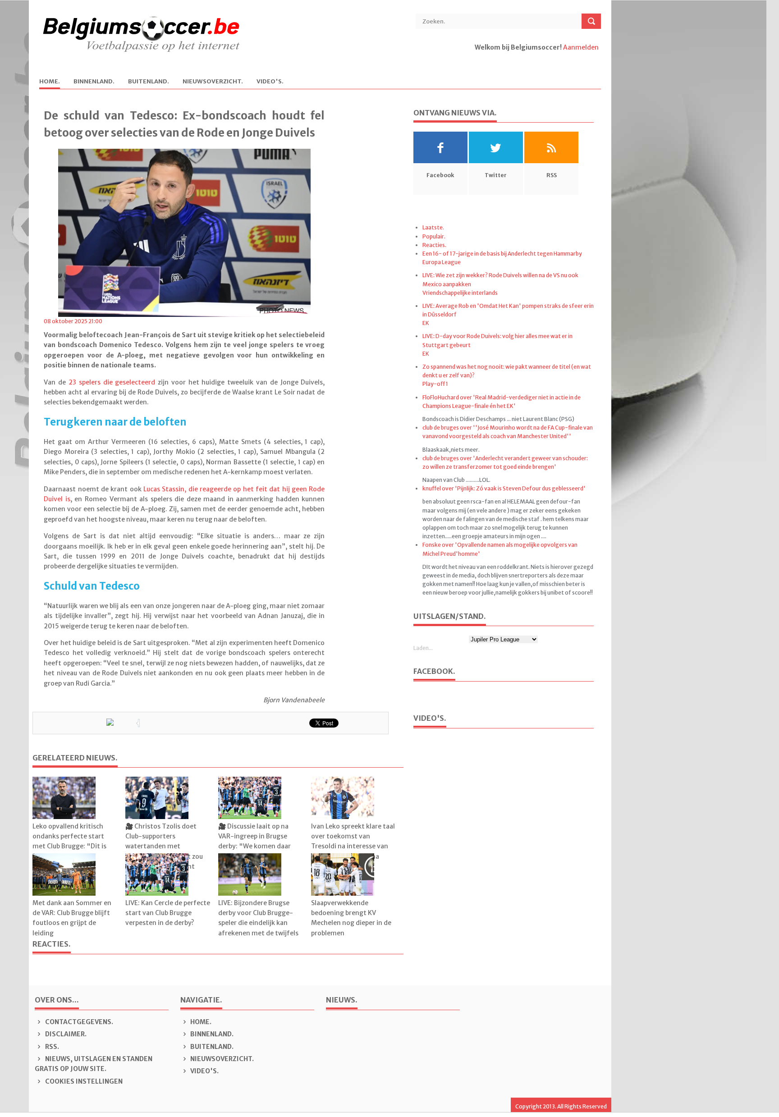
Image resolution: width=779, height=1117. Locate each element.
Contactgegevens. (78, 1022)
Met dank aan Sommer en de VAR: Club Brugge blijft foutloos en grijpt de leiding (71, 918)
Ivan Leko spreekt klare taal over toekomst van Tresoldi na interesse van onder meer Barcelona (353, 841)
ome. (49, 81)
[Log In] (475, 57)
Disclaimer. (65, 1034)
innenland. (94, 81)
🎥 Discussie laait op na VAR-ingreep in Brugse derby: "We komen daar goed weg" (254, 841)
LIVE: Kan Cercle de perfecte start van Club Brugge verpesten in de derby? (167, 913)
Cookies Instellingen (83, 1081)
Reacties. (434, 245)
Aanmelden (581, 47)
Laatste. (433, 227)
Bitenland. (148, 81)
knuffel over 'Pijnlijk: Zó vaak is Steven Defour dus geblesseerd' (504, 488)
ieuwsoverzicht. (213, 81)
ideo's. (270, 81)
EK (425, 323)
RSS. (51, 1047)
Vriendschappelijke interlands (460, 292)
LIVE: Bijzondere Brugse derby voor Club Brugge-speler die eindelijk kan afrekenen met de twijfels (258, 918)
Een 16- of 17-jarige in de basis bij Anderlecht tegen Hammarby (502, 253)
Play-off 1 (435, 383)
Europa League (441, 262)
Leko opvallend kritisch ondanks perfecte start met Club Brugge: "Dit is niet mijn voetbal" (69, 841)
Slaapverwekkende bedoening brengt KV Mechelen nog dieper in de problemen (351, 918)
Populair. (433, 236)
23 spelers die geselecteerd (112, 382)
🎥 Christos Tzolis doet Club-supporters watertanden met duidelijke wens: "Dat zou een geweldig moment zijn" (164, 851)
